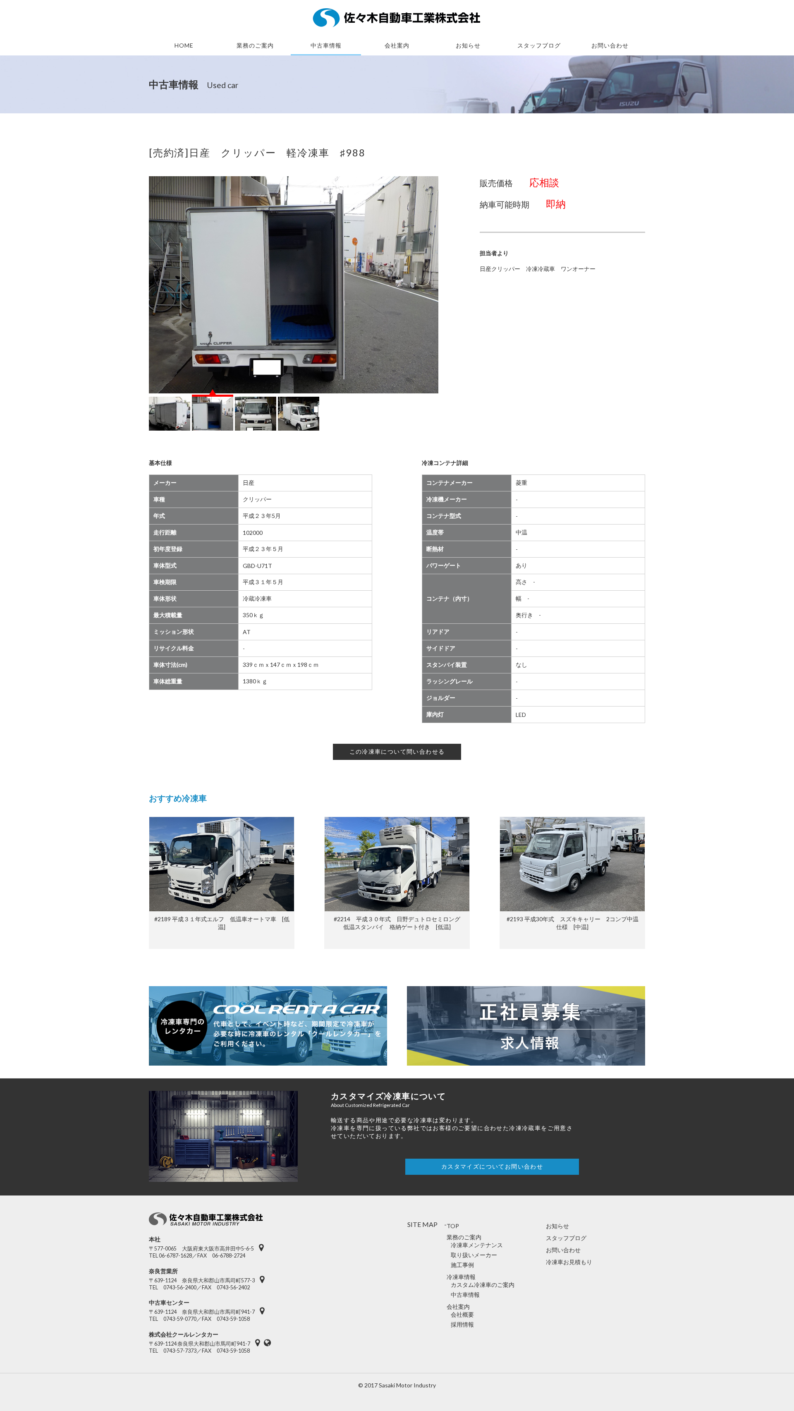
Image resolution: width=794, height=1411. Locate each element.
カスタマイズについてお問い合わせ (492, 1166)
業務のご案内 (255, 45)
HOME (184, 45)
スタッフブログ (566, 1237)
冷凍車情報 (461, 1276)
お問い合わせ (610, 45)
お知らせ (468, 45)
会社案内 (397, 45)
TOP (453, 1225)
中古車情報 (326, 45)
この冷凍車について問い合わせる (397, 751)
